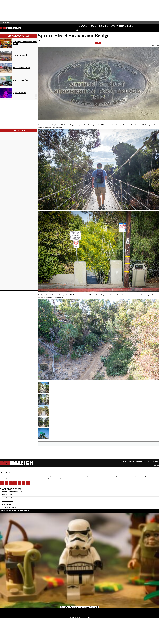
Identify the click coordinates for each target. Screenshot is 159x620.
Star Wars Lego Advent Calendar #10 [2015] (79, 607)
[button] (77, 30)
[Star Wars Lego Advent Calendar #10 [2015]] (79, 560)
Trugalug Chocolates (21, 80)
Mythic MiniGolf (19, 93)
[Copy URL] (122, 443)
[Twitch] (21, 22)
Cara (39, 40)
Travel (98, 42)
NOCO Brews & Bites (21, 68)
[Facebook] (10, 22)
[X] (92, 443)
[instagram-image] (9, 142)
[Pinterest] (98, 443)
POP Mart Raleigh (20, 55)
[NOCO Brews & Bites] (6, 68)
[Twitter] (16, 22)
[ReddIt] (110, 443)
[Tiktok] (18, 22)
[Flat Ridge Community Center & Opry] (6, 43)
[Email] (104, 443)
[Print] (116, 443)
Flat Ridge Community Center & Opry (25, 43)
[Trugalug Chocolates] (6, 81)
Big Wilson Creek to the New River (11, 507)
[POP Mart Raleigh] (6, 56)
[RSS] (27, 22)
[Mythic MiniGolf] (6, 93)
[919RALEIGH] (10, 28)
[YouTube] (24, 22)
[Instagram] (13, 22)
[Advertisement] (19, 114)
